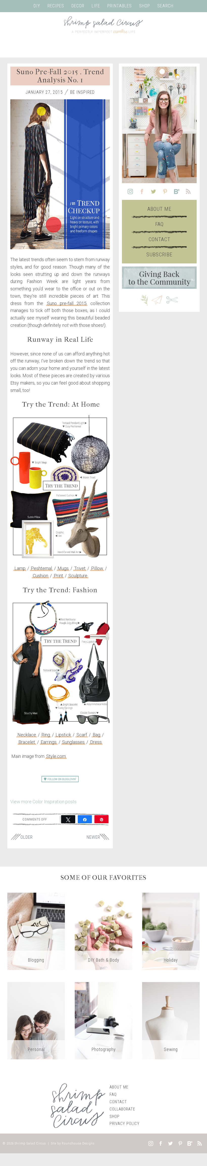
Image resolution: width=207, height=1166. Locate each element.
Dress (96, 742)
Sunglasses (73, 742)
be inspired (82, 92)
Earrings (49, 742)
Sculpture (77, 575)
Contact (159, 239)
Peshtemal (41, 568)
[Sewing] (171, 1020)
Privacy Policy (125, 1123)
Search (165, 5)
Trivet (80, 568)
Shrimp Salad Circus (30, 1143)
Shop (144, 5)
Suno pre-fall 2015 (67, 303)
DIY (37, 5)
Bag (96, 734)
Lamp (19, 568)
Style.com (56, 756)
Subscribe (159, 255)
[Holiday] (171, 931)
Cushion (40, 575)
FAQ (159, 224)
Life (96, 5)
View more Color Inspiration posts (43, 801)
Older (26, 837)
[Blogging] (36, 931)
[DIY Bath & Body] (104, 931)
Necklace (26, 734)
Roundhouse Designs (78, 1143)
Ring (45, 734)
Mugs (63, 568)
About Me (159, 209)
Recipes (55, 5)
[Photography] (104, 1020)
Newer (93, 837)
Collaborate (122, 1109)
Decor (77, 5)
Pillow (97, 568)
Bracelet (26, 742)
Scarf (81, 734)
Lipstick (63, 734)
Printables (119, 5)
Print (58, 575)
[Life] (36, 1020)
